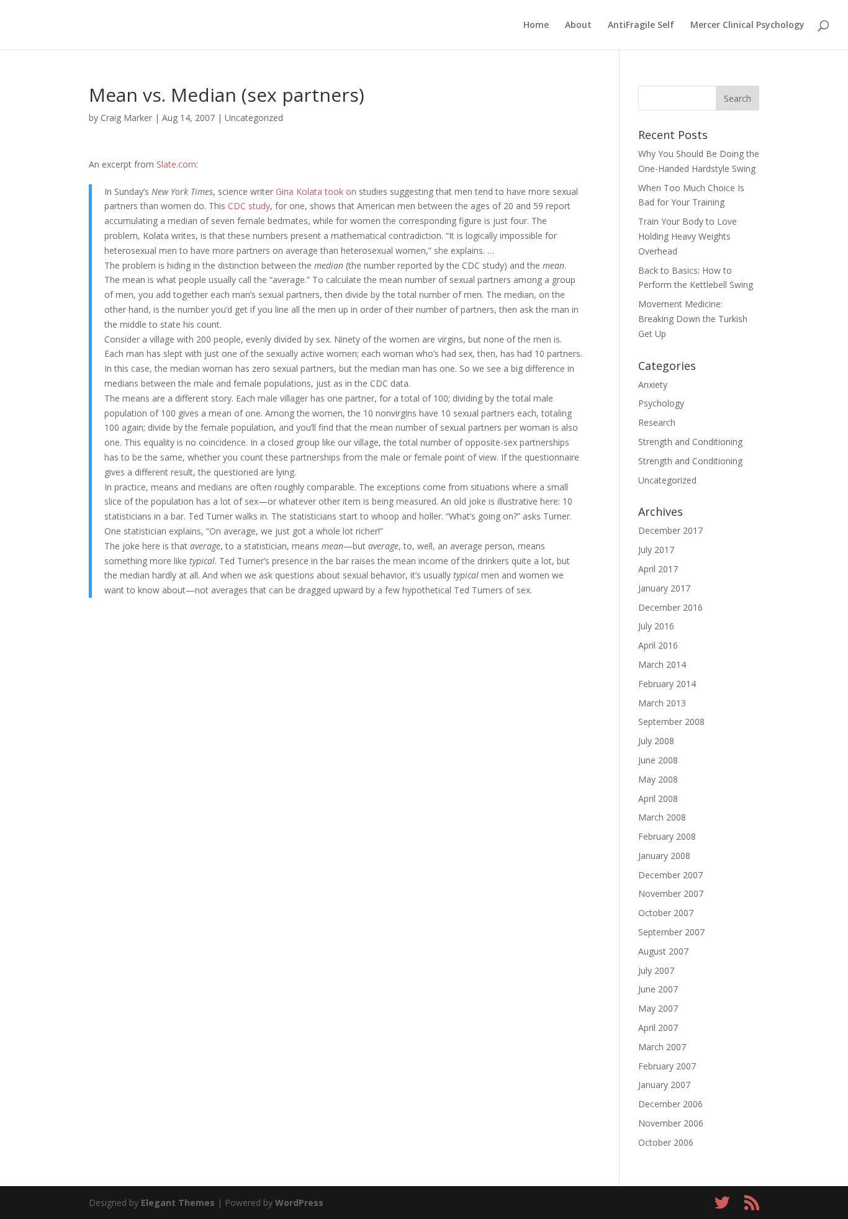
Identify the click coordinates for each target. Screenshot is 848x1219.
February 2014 (667, 684)
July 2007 (656, 970)
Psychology (661, 403)
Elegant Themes (178, 1202)
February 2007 (667, 1066)
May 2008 (658, 779)
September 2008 (671, 721)
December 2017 (670, 530)
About (578, 25)
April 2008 (658, 798)
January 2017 (664, 588)
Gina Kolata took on (316, 191)
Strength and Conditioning (690, 442)
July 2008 (656, 741)
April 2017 (658, 569)
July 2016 (656, 626)
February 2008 (667, 836)
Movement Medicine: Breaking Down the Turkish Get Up (692, 319)
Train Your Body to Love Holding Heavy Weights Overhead (687, 236)
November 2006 (670, 1123)
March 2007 (662, 1047)
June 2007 (658, 989)
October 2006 (665, 1142)
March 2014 (662, 664)
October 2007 (665, 913)
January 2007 (664, 1085)
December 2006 (670, 1104)
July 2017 (656, 550)
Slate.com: (177, 164)
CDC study (249, 206)
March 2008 (662, 817)
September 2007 (671, 932)
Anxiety (652, 384)
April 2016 (658, 645)
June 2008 (658, 760)
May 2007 (658, 1008)
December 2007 (670, 875)
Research (656, 422)
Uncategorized (254, 118)
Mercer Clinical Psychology (747, 25)
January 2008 (664, 855)
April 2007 (658, 1027)
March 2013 (662, 703)
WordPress (299, 1202)
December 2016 (670, 607)
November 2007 (670, 893)
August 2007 (663, 951)
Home (536, 25)
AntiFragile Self (641, 25)
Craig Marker (126, 118)
